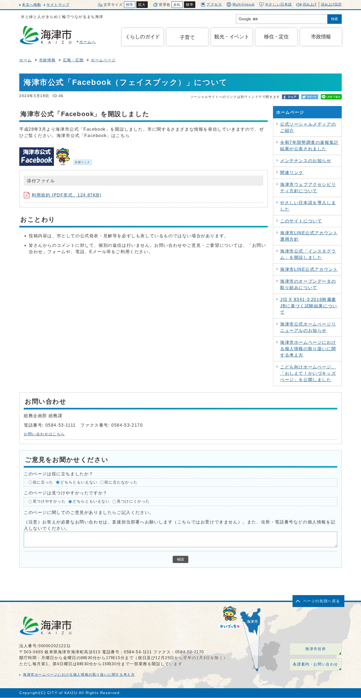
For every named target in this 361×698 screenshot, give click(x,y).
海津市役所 (315, 649)
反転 (177, 5)
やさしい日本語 (278, 4)
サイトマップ (58, 5)
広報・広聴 (73, 60)
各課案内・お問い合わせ (315, 664)
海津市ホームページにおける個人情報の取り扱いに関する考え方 (308, 348)
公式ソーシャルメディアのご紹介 (308, 127)
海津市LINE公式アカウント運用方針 (309, 236)
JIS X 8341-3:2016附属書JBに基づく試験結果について (308, 305)
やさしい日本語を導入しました (308, 205)
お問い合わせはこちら (44, 434)
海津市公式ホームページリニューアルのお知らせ (308, 327)
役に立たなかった (120, 482)
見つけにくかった (133, 501)
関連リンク (291, 172)
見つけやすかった (49, 501)
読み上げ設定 (331, 4)
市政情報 (47, 60)
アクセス (214, 4)
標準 (129, 5)
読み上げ (310, 4)
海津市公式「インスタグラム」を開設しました (308, 254)
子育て (187, 37)
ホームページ (103, 60)
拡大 (142, 5)
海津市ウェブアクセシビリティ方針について (308, 187)
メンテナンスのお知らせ (305, 160)
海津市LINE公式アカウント (309, 269)
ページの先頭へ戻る (321, 601)
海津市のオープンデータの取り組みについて (308, 284)
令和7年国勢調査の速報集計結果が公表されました (309, 145)
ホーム (25, 60)
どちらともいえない (78, 482)
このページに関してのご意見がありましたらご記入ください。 (89, 512)
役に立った (43, 482)
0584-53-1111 (138, 652)
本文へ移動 (31, 5)
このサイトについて (301, 221)
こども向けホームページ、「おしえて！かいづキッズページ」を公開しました (308, 373)
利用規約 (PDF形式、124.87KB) (66, 195)
